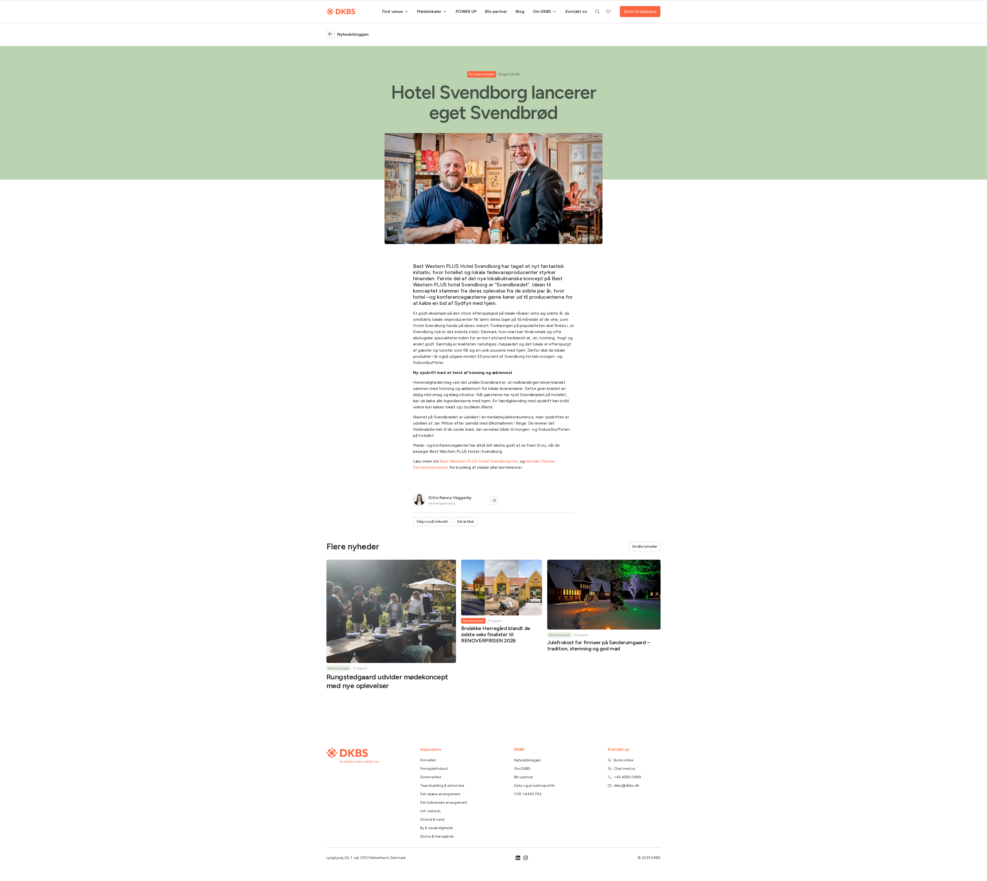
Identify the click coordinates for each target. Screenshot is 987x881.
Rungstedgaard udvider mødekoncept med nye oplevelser (387, 681)
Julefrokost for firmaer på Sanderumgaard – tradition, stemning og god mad (598, 645)
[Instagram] (525, 857)
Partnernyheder (481, 74)
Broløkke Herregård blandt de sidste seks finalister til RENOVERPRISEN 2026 (495, 634)
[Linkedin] (517, 857)
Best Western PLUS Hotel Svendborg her (478, 461)
